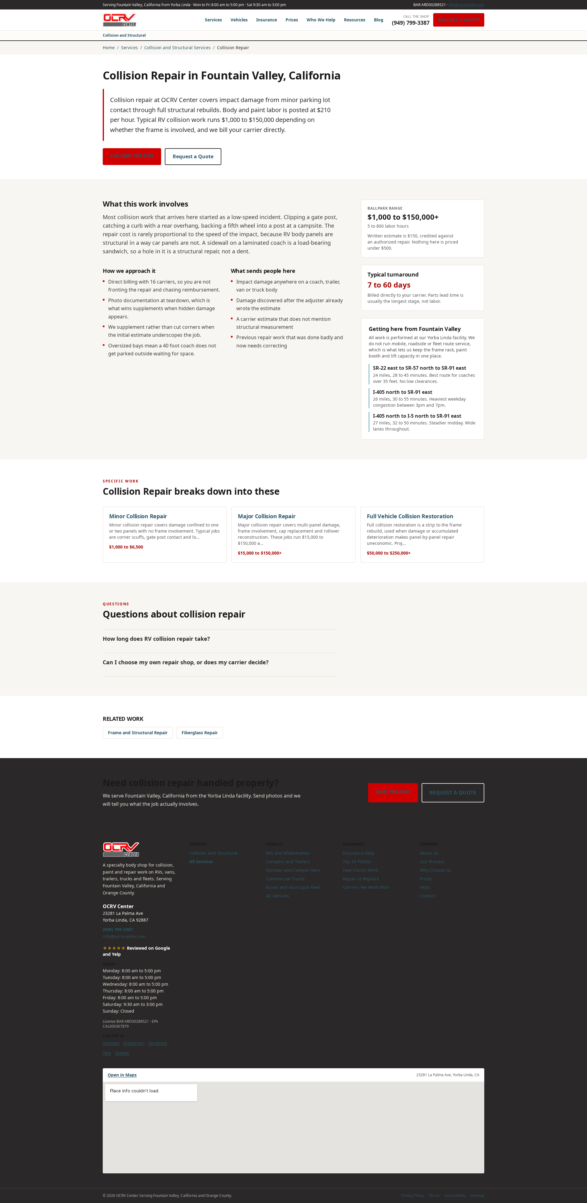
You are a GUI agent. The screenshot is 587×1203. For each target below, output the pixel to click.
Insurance (266, 20)
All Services (201, 861)
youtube (111, 1043)
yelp (107, 1053)
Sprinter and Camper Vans (293, 870)
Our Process (432, 861)
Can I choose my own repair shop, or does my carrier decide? (186, 662)
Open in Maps (122, 1075)
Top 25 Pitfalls (357, 861)
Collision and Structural (124, 35)
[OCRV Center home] (119, 20)
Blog (378, 20)
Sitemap (477, 1195)
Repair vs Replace (361, 879)
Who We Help (321, 20)
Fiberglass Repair (200, 732)
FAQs (425, 887)
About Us (429, 853)
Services (213, 20)
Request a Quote (458, 20)
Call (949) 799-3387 (132, 155)
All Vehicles (277, 896)
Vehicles (239, 20)
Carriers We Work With (366, 887)
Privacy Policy (412, 1195)
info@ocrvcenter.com (466, 4)
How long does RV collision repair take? (156, 638)
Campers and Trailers (288, 861)
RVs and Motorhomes (288, 853)
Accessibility (455, 1195)
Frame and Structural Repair (138, 732)
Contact (427, 896)
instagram (134, 1043)
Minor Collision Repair (138, 516)
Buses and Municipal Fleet (293, 887)
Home (109, 47)
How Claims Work (360, 870)
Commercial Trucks (285, 879)
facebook (157, 1043)
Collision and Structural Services (177, 47)
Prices (292, 20)
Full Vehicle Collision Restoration (410, 516)
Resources (354, 20)
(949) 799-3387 (393, 792)
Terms (434, 1195)
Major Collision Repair (266, 516)
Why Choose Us (435, 870)
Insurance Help (358, 853)
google (122, 1053)
